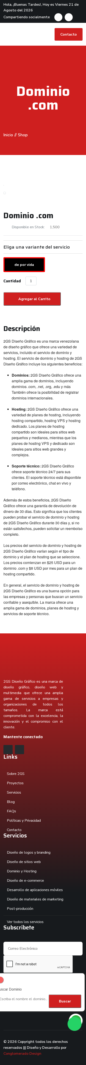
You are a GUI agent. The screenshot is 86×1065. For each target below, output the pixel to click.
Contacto (68, 34)
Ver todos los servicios (25, 921)
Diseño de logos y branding (28, 852)
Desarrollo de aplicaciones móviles (35, 889)
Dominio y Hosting (21, 871)
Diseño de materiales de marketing (35, 899)
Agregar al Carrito (33, 299)
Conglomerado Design (22, 1053)
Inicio (8, 135)
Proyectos (15, 783)
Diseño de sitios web (24, 861)
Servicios (14, 792)
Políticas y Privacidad (24, 820)
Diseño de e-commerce (25, 880)
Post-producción (20, 908)
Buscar (65, 1001)
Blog (11, 801)
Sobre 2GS (16, 773)
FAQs (11, 811)
